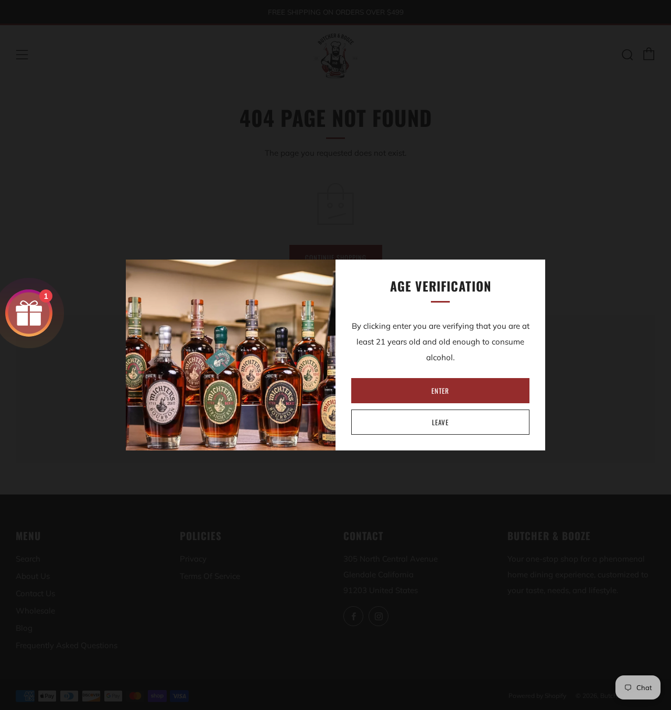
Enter (440, 390)
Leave (440, 422)
